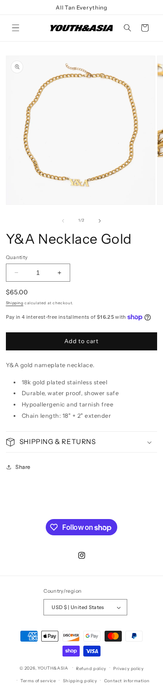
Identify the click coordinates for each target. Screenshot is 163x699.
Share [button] (23, 466)
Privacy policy (128, 668)
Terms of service (38, 680)
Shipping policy (80, 680)
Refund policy (91, 668)
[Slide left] (63, 221)
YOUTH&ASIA (53, 667)
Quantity (17, 257)
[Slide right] (100, 221)
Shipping (15, 303)
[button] (15, 27)
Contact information (126, 680)
